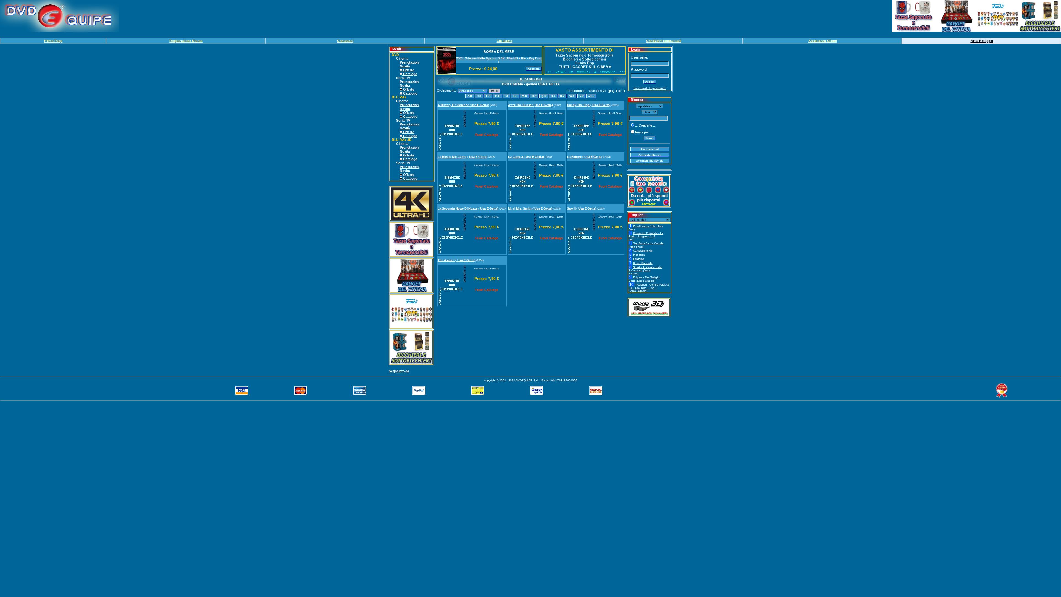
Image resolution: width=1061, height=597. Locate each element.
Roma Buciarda (643, 263)
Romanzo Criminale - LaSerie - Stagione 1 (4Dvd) (646, 236)
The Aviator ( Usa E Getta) (457, 260)
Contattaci (345, 41)
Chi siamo (504, 41)
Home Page (53, 41)
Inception (639, 254)
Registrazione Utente (186, 41)
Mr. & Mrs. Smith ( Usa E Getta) (530, 208)
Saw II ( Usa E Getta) (582, 208)
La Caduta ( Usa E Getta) (526, 156)
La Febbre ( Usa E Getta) (585, 156)
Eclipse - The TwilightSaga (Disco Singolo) (644, 279)
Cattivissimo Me (643, 250)
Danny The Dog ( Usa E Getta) (589, 105)
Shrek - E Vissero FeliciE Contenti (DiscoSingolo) (645, 270)
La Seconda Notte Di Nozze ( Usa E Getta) (468, 208)
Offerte (408, 70)
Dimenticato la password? (650, 88)
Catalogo (409, 74)
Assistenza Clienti (822, 41)
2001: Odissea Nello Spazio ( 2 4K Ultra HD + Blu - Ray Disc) (499, 60)
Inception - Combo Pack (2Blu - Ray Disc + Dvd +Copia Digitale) (649, 287)
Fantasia (638, 258)
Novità (405, 66)
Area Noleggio (982, 41)
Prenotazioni (409, 62)
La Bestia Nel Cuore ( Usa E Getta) (462, 156)
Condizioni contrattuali (663, 41)
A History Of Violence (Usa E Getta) (463, 105)
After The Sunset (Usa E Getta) (530, 105)
